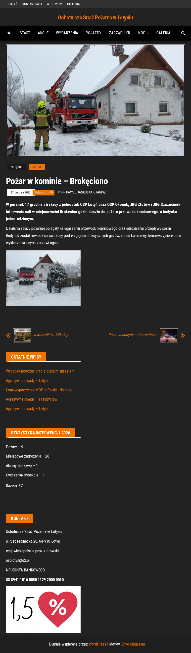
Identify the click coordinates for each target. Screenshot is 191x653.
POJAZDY (93, 33)
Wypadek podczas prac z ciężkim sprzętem (40, 371)
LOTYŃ (12, 4)
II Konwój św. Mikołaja (51, 335)
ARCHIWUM (54, 4)
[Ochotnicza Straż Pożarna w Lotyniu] (9, 33)
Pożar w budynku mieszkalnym (132, 335)
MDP (142, 33)
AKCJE (43, 33)
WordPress (97, 644)
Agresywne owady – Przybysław (31, 399)
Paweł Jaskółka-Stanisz (86, 192)
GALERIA (163, 33)
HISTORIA (73, 4)
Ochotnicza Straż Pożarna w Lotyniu (95, 17)
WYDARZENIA (67, 33)
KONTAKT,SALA (32, 4)
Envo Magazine (133, 644)
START (25, 33)
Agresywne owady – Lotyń (27, 380)
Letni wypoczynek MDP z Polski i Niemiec (39, 390)
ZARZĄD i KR (119, 33)
